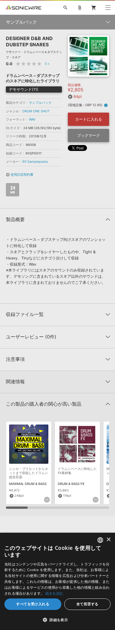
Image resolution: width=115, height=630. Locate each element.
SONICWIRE (23, 8)
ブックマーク (88, 135)
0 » (47, 64)
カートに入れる (88, 119)
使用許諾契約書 (19, 174)
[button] (57, 619)
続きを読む (54, 593)
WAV (32, 119)
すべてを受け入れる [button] (32, 603)
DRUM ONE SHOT (36, 111)
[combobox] (100, 540)
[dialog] (57, 581)
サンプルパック (40, 103)
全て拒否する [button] (87, 603)
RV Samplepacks (35, 161)
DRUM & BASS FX (71, 484)
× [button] (108, 539)
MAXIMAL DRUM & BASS (28, 484)
